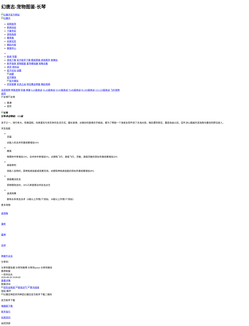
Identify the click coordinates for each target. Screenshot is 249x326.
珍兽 (23, 90)
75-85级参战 (74, 90)
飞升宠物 (115, 90)
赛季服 (10, 38)
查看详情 (5, 280)
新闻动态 (11, 27)
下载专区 (11, 31)
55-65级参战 (62, 90)
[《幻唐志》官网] (5, 18)
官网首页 (11, 24)
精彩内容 (11, 45)
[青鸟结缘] (33, 287)
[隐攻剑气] (22, 287)
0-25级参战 (36, 90)
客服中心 (11, 48)
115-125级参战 (102, 90)
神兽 (28, 90)
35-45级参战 (49, 90)
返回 (3, 93)
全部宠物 (5, 90)
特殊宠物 (15, 90)
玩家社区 (11, 41)
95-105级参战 (88, 90)
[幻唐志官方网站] (10, 15)
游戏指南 (11, 34)
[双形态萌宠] (8, 287)
